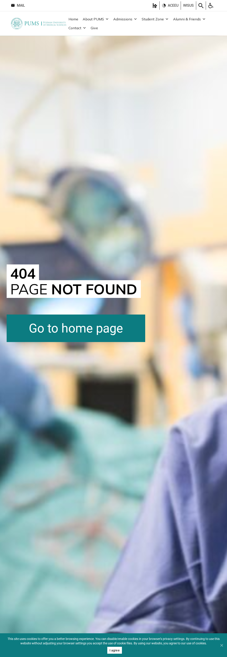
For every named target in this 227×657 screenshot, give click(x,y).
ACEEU (173, 5)
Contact (74, 28)
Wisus (188, 5)
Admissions (122, 19)
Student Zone (153, 19)
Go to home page (76, 328)
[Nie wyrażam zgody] (221, 645)
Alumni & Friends (187, 19)
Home (73, 19)
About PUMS (93, 19)
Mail (21, 5)
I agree (115, 650)
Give (94, 28)
